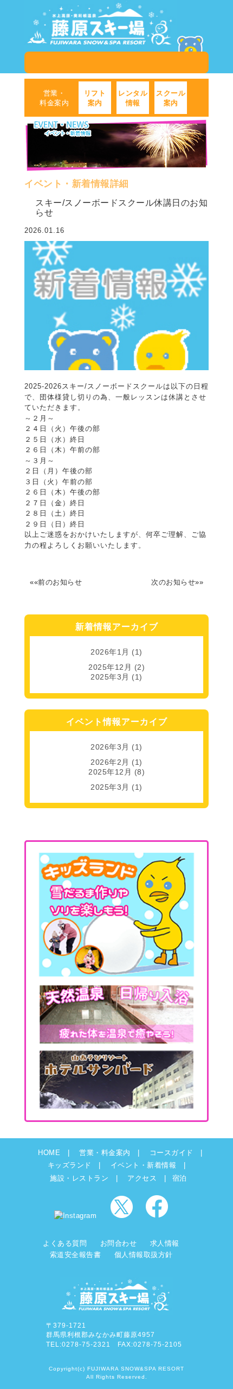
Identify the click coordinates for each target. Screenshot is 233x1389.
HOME (49, 1153)
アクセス (142, 1178)
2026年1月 (110, 652)
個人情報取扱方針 (143, 1255)
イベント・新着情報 (144, 1165)
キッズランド (70, 1165)
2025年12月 (110, 667)
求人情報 (164, 1243)
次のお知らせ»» (177, 582)
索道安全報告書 (75, 1255)
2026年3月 (110, 747)
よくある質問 (65, 1243)
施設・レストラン (79, 1178)
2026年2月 (110, 762)
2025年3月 (110, 677)
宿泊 (179, 1178)
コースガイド (171, 1153)
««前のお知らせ (56, 582)
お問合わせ (118, 1243)
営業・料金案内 (105, 1153)
